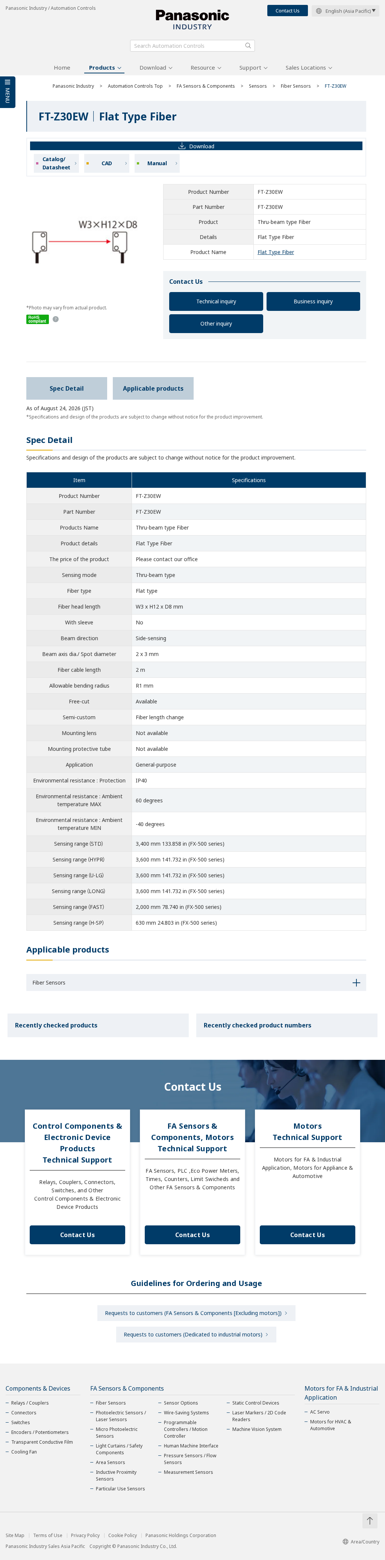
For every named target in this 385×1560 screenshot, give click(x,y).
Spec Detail (67, 388)
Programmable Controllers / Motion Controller (186, 1429)
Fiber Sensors (296, 86)
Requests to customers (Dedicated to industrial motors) (193, 1334)
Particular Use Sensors (120, 1488)
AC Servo (320, 1412)
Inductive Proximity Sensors (116, 1475)
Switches (20, 1422)
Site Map (15, 1535)
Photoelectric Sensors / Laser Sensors (121, 1416)
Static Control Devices (255, 1403)
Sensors (258, 86)
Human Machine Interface (191, 1446)
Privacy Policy (85, 1535)
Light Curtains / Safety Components (119, 1449)
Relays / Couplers (30, 1403)
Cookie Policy (122, 1535)
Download (152, 67)
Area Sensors (110, 1462)
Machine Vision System (257, 1429)
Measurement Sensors (188, 1472)
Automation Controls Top (135, 86)
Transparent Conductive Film (42, 1442)
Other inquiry (216, 323)
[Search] (248, 45)
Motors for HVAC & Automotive (330, 1425)
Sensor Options (181, 1403)
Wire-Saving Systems (186, 1412)
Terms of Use (47, 1535)
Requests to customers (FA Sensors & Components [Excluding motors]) (193, 1312)
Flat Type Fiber (276, 252)
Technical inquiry (216, 301)
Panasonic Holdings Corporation (181, 1535)
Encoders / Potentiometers (40, 1432)
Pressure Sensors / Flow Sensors (190, 1459)
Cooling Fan (24, 1452)
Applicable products (153, 388)
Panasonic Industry (73, 86)
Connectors (23, 1412)
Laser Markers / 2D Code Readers (259, 1416)
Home (62, 67)
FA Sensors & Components (206, 86)
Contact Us (288, 10)
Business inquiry (313, 301)
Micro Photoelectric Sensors (117, 1432)
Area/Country (365, 1542)
